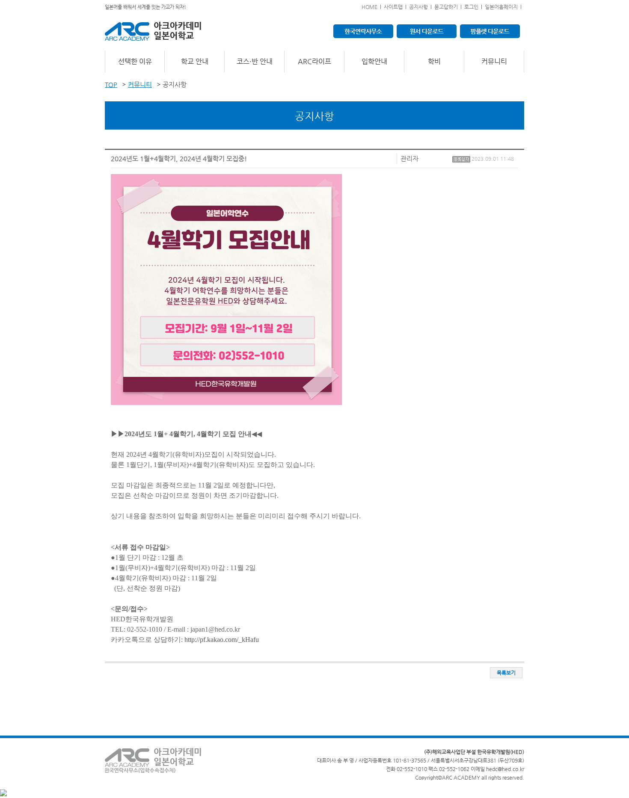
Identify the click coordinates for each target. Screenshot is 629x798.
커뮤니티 (494, 61)
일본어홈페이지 (501, 7)
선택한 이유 (135, 61)
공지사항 (418, 7)
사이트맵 (393, 7)
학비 (434, 61)
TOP (111, 84)
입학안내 (374, 61)
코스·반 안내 (255, 61)
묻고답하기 (446, 7)
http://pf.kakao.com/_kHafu (221, 639)
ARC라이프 (314, 61)
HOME (369, 7)
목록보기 (506, 673)
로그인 (471, 7)
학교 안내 (194, 61)
